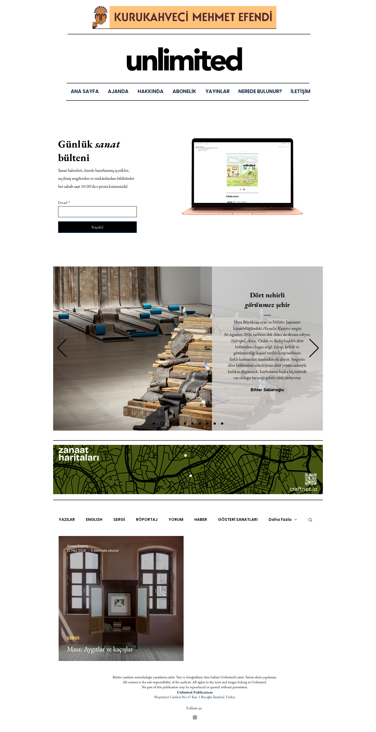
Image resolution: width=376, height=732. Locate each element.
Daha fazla (280, 519)
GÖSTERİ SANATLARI (238, 519)
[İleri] (314, 348)
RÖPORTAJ (146, 519)
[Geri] (62, 348)
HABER (200, 519)
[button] (217, 91)
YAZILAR (67, 519)
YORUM (175, 519)
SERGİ (119, 519)
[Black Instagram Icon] (194, 717)
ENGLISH (94, 519)
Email (62, 203)
